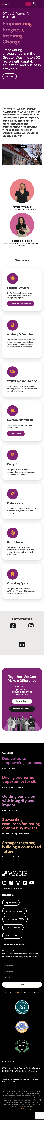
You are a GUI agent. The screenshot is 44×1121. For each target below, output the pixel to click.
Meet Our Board (10, 810)
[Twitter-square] (25, 883)
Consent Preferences (15, 1082)
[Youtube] (32, 883)
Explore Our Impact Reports (15, 833)
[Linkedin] (4, 883)
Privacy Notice (19, 992)
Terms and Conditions (10, 1080)
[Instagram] (18, 883)
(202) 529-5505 (16, 1071)
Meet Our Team (9, 768)
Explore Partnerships (12, 857)
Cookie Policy (25, 1080)
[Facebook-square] (11, 883)
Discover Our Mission (12, 787)
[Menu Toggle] (40, 4)
